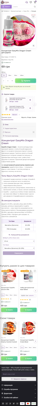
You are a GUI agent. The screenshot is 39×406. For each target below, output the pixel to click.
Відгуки (14, 114)
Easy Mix (26, 11)
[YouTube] (17, 403)
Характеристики (11, 128)
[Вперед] (34, 104)
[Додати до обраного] (33, 16)
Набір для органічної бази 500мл (27, 288)
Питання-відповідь (11, 136)
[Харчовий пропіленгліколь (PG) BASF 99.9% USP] (6, 99)
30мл (7, 295)
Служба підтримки (11, 389)
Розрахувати (19, 253)
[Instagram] (3, 403)
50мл (11, 295)
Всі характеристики (7, 119)
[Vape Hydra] (5, 2)
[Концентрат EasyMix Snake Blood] (28, 328)
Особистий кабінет (11, 397)
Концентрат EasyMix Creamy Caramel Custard (9, 341)
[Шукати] (35, 6)
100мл (15, 295)
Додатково (8, 393)
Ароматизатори (16, 11)
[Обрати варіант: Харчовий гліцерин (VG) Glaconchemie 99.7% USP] (30, 108)
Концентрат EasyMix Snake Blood (27, 341)
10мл (3, 295)
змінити (31, 295)
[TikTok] (13, 403)
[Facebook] (10, 403)
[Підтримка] (26, 2)
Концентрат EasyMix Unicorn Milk (8, 288)
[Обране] (31, 2)
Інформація (8, 385)
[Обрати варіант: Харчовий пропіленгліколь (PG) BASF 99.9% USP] (30, 100)
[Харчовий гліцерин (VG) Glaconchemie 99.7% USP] (6, 108)
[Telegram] (6, 403)
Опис (6, 124)
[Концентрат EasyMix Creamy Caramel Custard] (9, 328)
